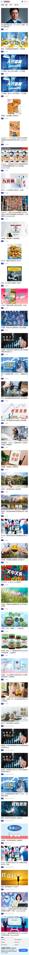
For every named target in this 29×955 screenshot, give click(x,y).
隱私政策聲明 (4, 944)
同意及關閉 (23, 950)
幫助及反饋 (16, 942)
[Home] (6, 1)
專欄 (11, 4)
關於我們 (3, 942)
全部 (6, 4)
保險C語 (16, 4)
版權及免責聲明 (17, 939)
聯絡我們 (3, 939)
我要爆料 (16, 944)
